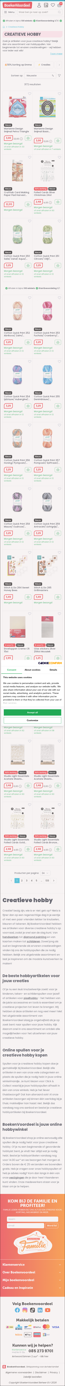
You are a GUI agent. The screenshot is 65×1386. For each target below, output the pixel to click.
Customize (32, 720)
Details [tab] (53, 670)
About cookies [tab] (32, 670)
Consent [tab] (11, 670)
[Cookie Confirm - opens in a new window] (50, 663)
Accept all (32, 712)
